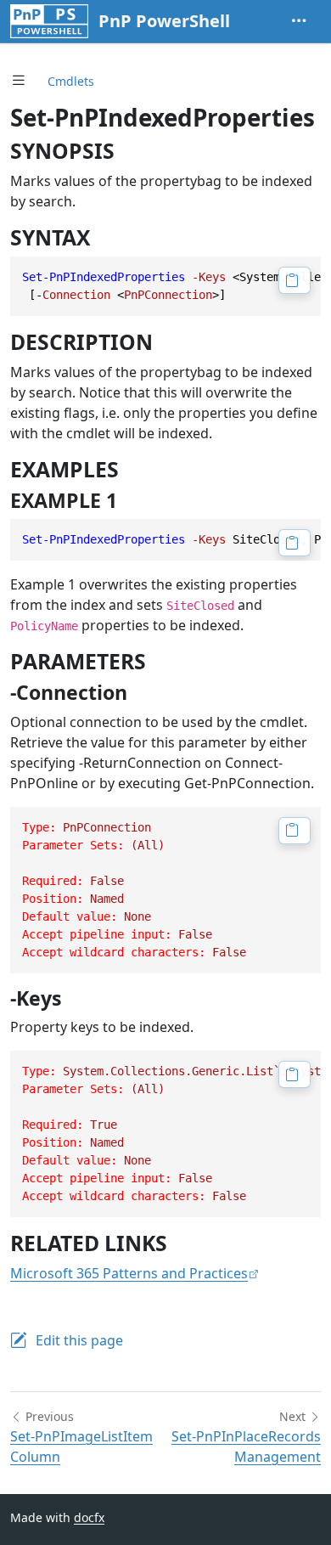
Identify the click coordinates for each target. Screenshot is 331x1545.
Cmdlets (71, 81)
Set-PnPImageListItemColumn (81, 1446)
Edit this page (79, 1340)
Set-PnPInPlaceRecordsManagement (246, 1446)
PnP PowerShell (164, 20)
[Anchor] (129, 151)
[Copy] (294, 280)
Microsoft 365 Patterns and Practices (129, 1273)
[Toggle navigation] (299, 21)
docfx (89, 1517)
